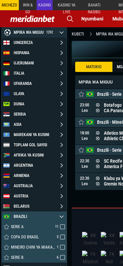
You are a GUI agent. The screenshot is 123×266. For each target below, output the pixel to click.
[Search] (70, 19)
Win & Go (28, 6)
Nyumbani (92, 18)
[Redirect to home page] (32, 18)
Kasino (44, 5)
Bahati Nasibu (94, 6)
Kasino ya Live (67, 6)
